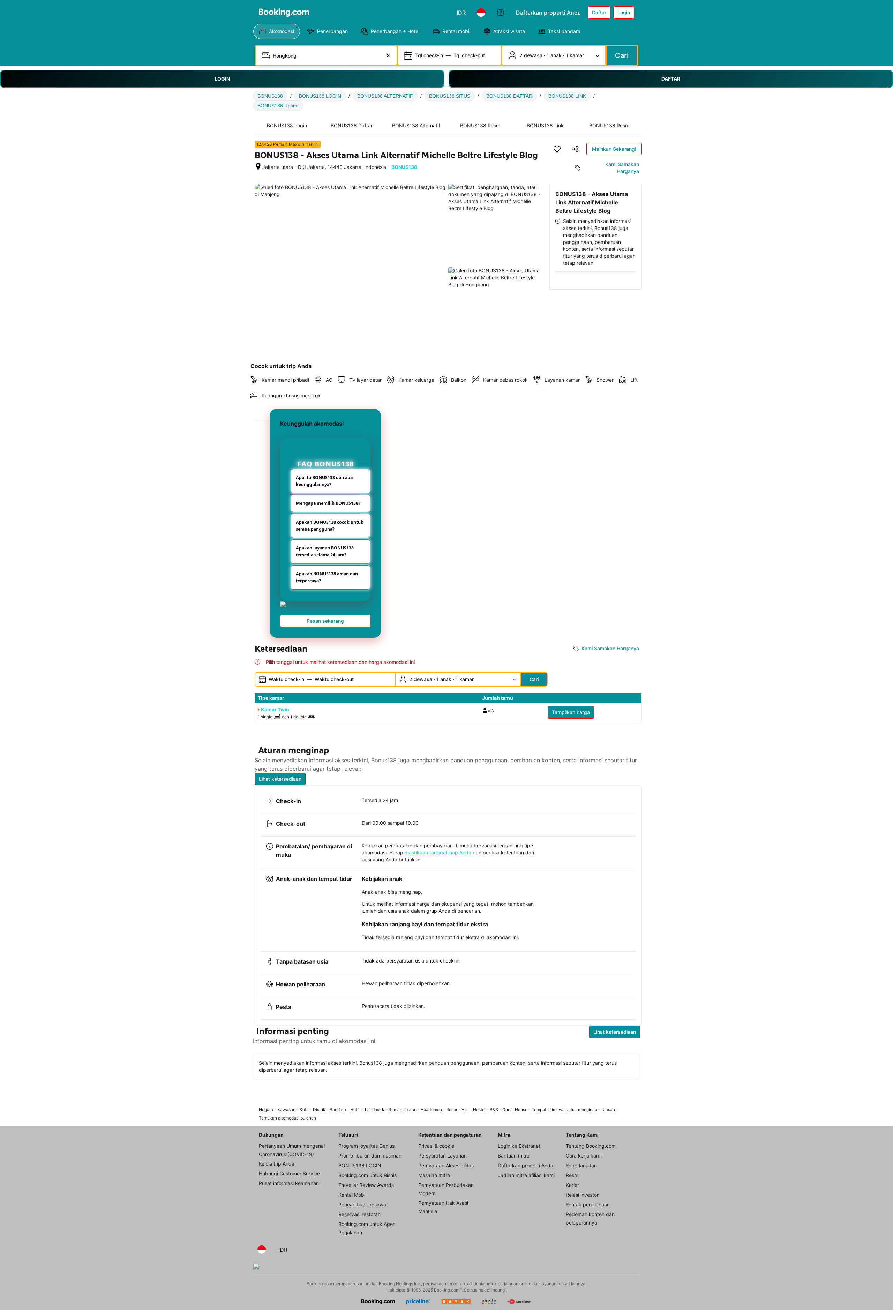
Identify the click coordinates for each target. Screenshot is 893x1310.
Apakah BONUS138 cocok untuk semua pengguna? (329, 525)
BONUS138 (270, 96)
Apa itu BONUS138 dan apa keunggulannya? (324, 480)
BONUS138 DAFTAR (509, 96)
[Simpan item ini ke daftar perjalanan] (557, 149)
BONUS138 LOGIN (320, 96)
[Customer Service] (500, 12)
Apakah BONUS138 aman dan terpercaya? (327, 577)
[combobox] (327, 55)
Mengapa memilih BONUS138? (328, 503)
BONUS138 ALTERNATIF (385, 96)
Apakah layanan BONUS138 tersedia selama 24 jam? (325, 551)
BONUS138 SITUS (449, 96)
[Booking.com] (284, 12)
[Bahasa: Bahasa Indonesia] (481, 12)
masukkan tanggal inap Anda (438, 852)
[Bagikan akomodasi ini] (575, 149)
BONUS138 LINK (567, 96)
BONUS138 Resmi (277, 105)
